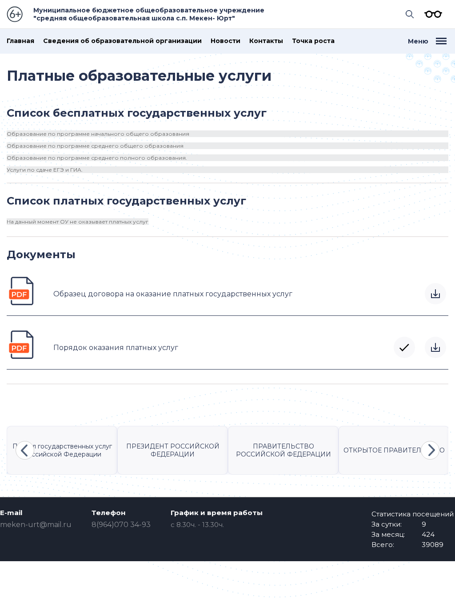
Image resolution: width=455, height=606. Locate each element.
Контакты (266, 41)
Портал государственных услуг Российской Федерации (62, 450)
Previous (25, 450)
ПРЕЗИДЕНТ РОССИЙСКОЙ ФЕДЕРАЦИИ (173, 450)
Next (430, 450)
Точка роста (313, 41)
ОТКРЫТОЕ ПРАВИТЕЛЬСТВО (394, 450)
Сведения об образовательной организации (122, 41)
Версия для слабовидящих (431, 14)
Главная (20, 41)
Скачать (435, 293)
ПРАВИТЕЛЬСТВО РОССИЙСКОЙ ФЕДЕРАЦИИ (283, 450)
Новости (225, 41)
